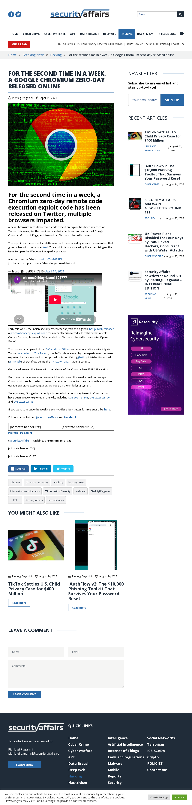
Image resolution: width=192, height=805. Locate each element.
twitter (65, 469)
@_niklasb (15, 361)
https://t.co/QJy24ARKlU (48, 259)
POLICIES (155, 763)
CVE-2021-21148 (78, 397)
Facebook (70, 417)
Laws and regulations (152, 148)
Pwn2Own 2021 (60, 361)
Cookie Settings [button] (159, 797)
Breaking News (33, 55)
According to (33, 353)
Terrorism (155, 744)
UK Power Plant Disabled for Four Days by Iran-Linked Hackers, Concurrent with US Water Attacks (164, 241)
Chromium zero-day (37, 482)
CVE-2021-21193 (24, 401)
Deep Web (109, 34)
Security (150, 218)
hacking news (76, 482)
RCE (15, 500)
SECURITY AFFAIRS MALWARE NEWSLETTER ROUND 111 (163, 206)
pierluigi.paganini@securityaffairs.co (33, 753)
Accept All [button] (179, 797)
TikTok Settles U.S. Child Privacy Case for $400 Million (83, 44)
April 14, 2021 (54, 271)
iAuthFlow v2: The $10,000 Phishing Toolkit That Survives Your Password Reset (96, 591)
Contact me (157, 770)
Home (14, 34)
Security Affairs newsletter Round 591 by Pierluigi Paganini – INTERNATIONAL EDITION (163, 279)
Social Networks (161, 738)
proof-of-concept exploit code (28, 333)
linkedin (43, 469)
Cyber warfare (55, 34)
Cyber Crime (31, 34)
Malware (115, 763)
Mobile (113, 770)
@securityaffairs (47, 417)
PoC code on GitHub (57, 349)
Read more (19, 602)
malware (81, 491)
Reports (114, 776)
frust (45, 247)
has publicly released (101, 329)
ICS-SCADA (156, 750)
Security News (56, 500)
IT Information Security (57, 491)
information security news (25, 491)
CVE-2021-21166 (100, 397)
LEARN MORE (24, 764)
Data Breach (89, 34)
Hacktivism (145, 34)
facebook (20, 469)
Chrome (15, 482)
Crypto (153, 757)
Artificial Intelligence (125, 744)
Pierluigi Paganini (22, 98)
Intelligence (167, 34)
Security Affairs (34, 500)
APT (73, 34)
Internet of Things (123, 750)
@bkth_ (81, 357)
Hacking (127, 34)
